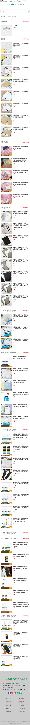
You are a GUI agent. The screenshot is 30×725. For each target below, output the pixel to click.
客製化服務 (21, 711)
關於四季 (21, 698)
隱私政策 (8, 708)
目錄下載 (8, 705)
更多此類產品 (26, 21)
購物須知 (21, 702)
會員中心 (8, 698)
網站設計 (19, 723)
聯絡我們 (8, 711)
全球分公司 (21, 708)
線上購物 (8, 702)
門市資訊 (21, 705)
